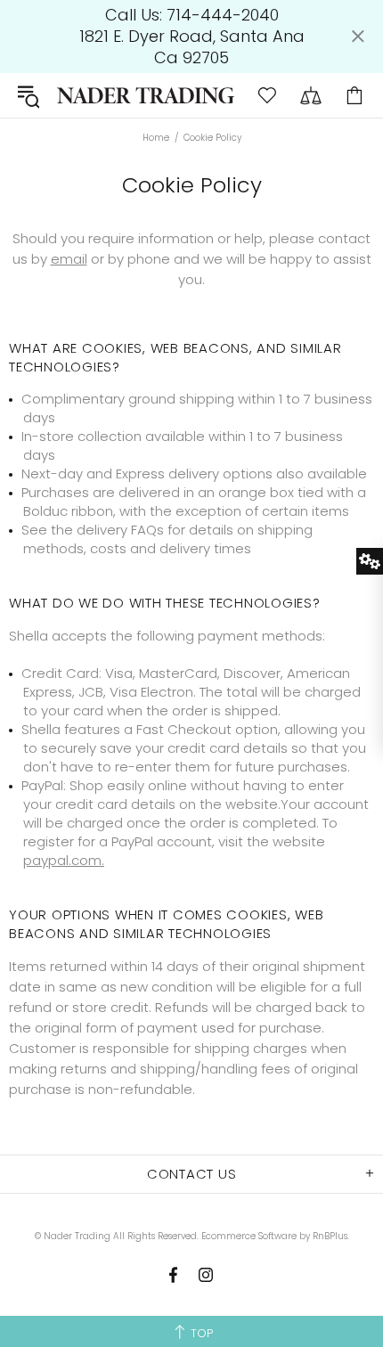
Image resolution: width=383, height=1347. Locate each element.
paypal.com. (63, 860)
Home (156, 138)
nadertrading (145, 95)
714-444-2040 (223, 15)
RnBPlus (330, 1236)
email (69, 258)
